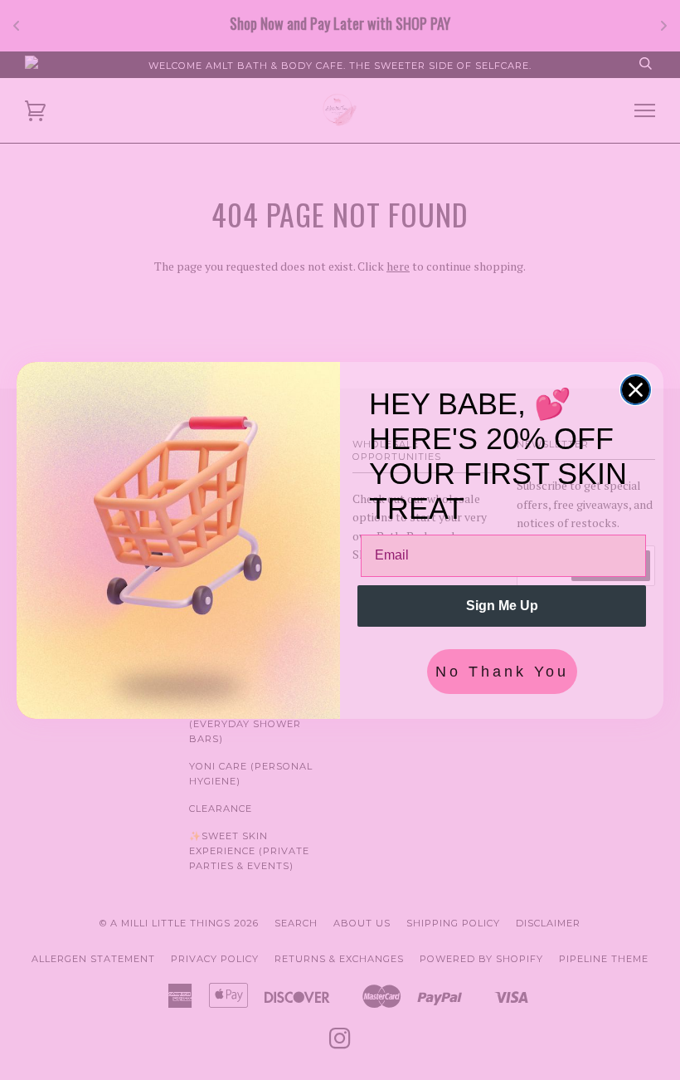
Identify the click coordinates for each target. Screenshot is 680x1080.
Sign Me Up (502, 606)
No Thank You (502, 671)
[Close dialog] (635, 389)
